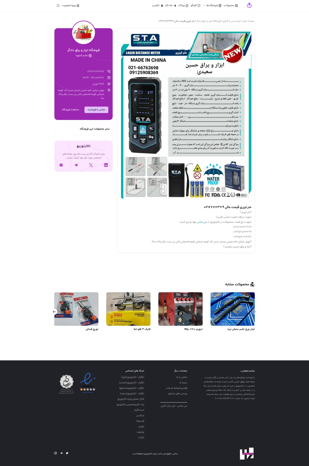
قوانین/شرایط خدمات (176, 388)
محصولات (229, 6)
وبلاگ (181, 6)
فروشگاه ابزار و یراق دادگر (208, 21)
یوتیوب (140, 432)
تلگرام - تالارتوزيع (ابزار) (132, 377)
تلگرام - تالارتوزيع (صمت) (131, 383)
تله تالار (169, 6)
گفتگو (194, 6)
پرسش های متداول (177, 394)
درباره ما (183, 383)
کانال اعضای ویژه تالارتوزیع (131, 399)
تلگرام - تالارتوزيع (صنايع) (131, 388)
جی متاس (202, 222)
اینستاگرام (139, 410)
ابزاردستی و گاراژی (231, 21)
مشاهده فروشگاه (70, 110)
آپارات (141, 437)
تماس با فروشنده (96, 110)
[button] (54, 311)
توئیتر (141, 426)
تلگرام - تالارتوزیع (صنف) (132, 394)
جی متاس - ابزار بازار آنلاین (173, 406)
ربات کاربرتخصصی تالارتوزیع (130, 405)
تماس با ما (181, 377)
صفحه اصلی (248, 21)
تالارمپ (156, 6)
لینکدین (140, 416)
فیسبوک (140, 421)
